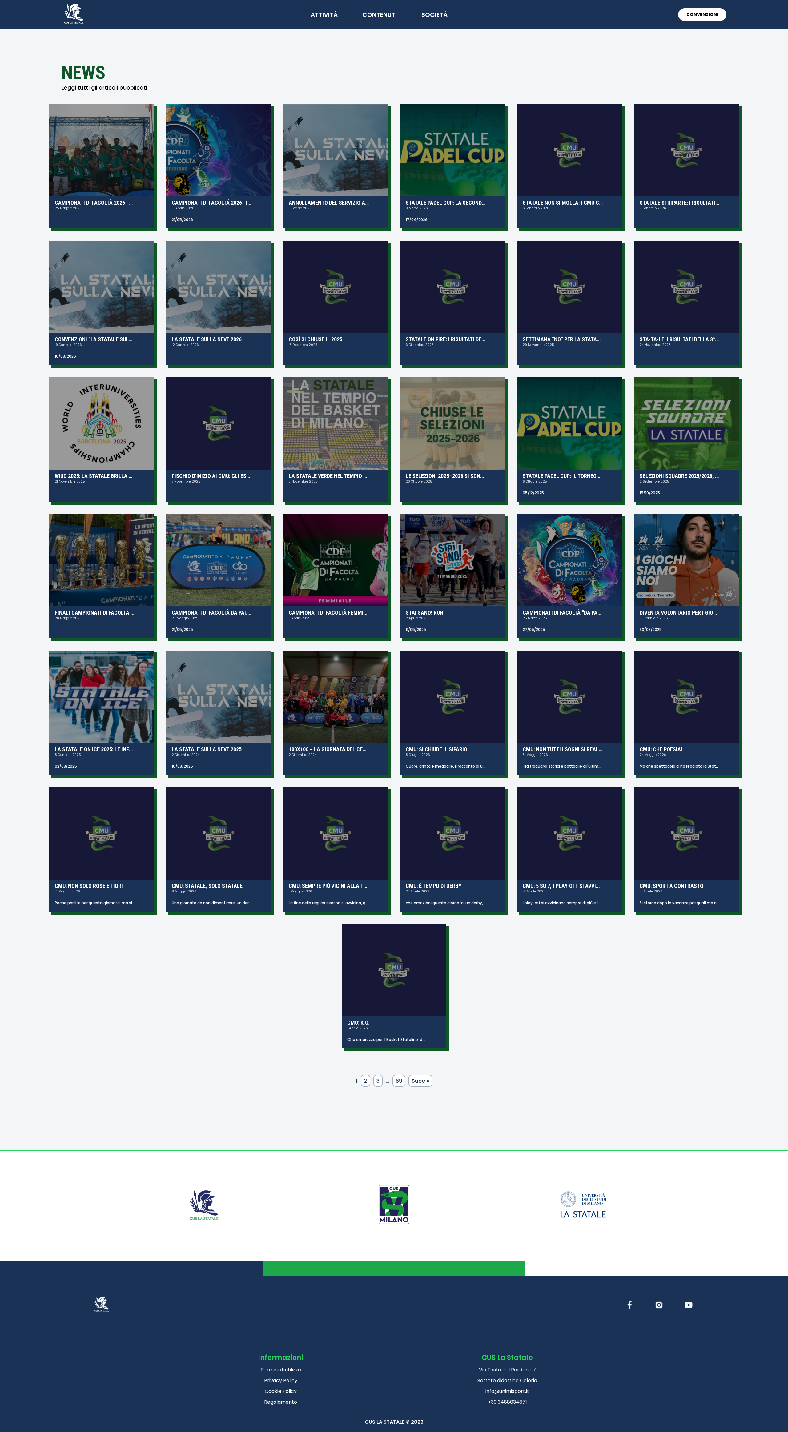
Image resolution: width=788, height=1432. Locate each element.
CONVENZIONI (702, 14)
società (434, 14)
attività (324, 14)
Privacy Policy (280, 1380)
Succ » (420, 1081)
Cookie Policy (281, 1391)
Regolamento (280, 1402)
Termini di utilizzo (280, 1369)
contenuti (379, 14)
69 (399, 1081)
